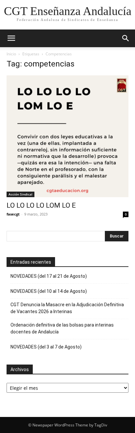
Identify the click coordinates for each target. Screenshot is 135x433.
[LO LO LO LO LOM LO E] (67, 136)
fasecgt (13, 214)
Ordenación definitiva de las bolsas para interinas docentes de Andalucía (62, 328)
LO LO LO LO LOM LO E (41, 205)
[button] (11, 38)
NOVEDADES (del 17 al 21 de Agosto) (48, 276)
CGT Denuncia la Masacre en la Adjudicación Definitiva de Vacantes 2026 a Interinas (67, 308)
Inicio (11, 54)
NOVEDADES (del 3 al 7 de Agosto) (46, 346)
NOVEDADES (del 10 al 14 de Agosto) (48, 291)
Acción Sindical (20, 194)
